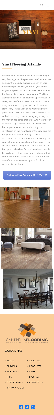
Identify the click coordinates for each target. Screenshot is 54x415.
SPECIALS (34, 376)
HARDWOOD (13, 371)
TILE (9, 376)
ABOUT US (34, 360)
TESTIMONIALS (15, 382)
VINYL (32, 371)
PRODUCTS (35, 366)
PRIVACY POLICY (15, 387)
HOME (10, 360)
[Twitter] (27, 407)
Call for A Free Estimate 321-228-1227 (27, 175)
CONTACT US (36, 382)
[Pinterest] (33, 407)
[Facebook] (21, 407)
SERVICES (12, 366)
